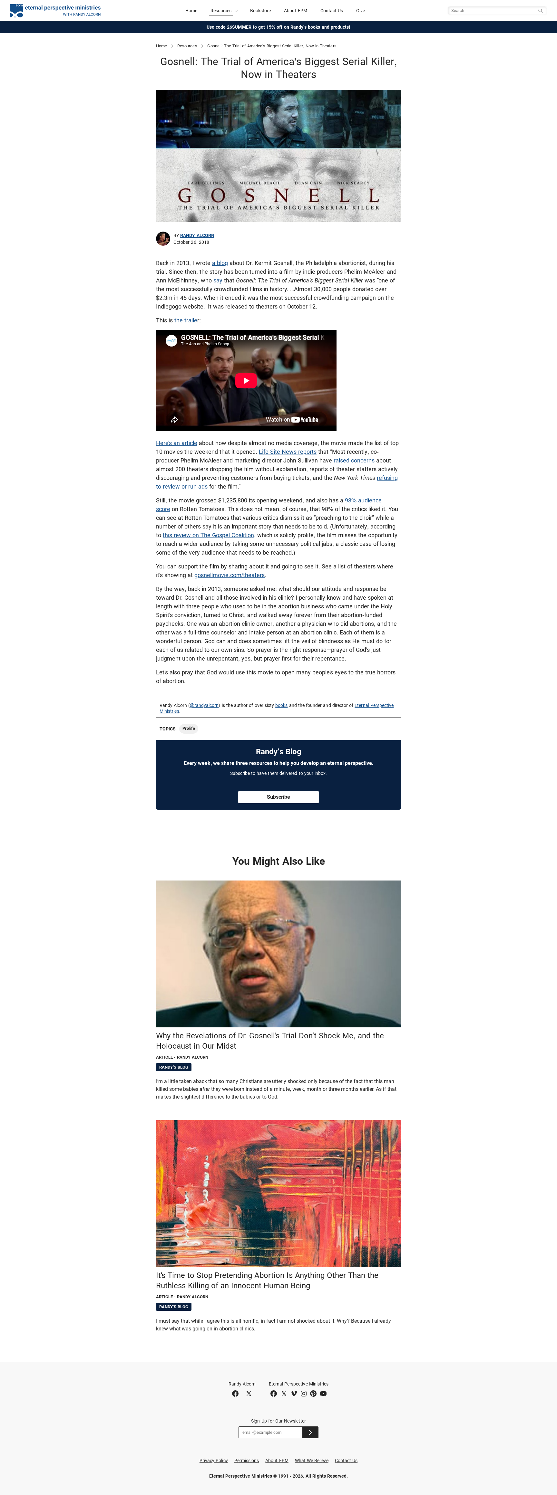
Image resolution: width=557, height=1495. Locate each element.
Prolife (188, 728)
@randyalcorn (204, 705)
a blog (220, 263)
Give (360, 10)
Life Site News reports (288, 451)
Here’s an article (176, 443)
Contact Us (331, 10)
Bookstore (260, 10)
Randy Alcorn (197, 235)
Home (191, 10)
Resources (187, 45)
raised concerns (354, 460)
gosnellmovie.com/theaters (229, 575)
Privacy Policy (214, 1460)
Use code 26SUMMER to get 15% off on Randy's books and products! (279, 27)
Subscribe (278, 797)
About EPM (295, 10)
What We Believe (311, 1460)
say (217, 280)
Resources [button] (221, 10)
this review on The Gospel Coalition (208, 535)
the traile (185, 320)
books (281, 705)
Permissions (246, 1460)
